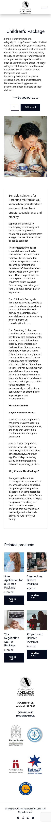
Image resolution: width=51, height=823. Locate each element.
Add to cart (30, 107)
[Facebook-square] (18, 818)
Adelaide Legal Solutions (32, 809)
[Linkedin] (33, 818)
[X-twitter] (23, 818)
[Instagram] (28, 818)
